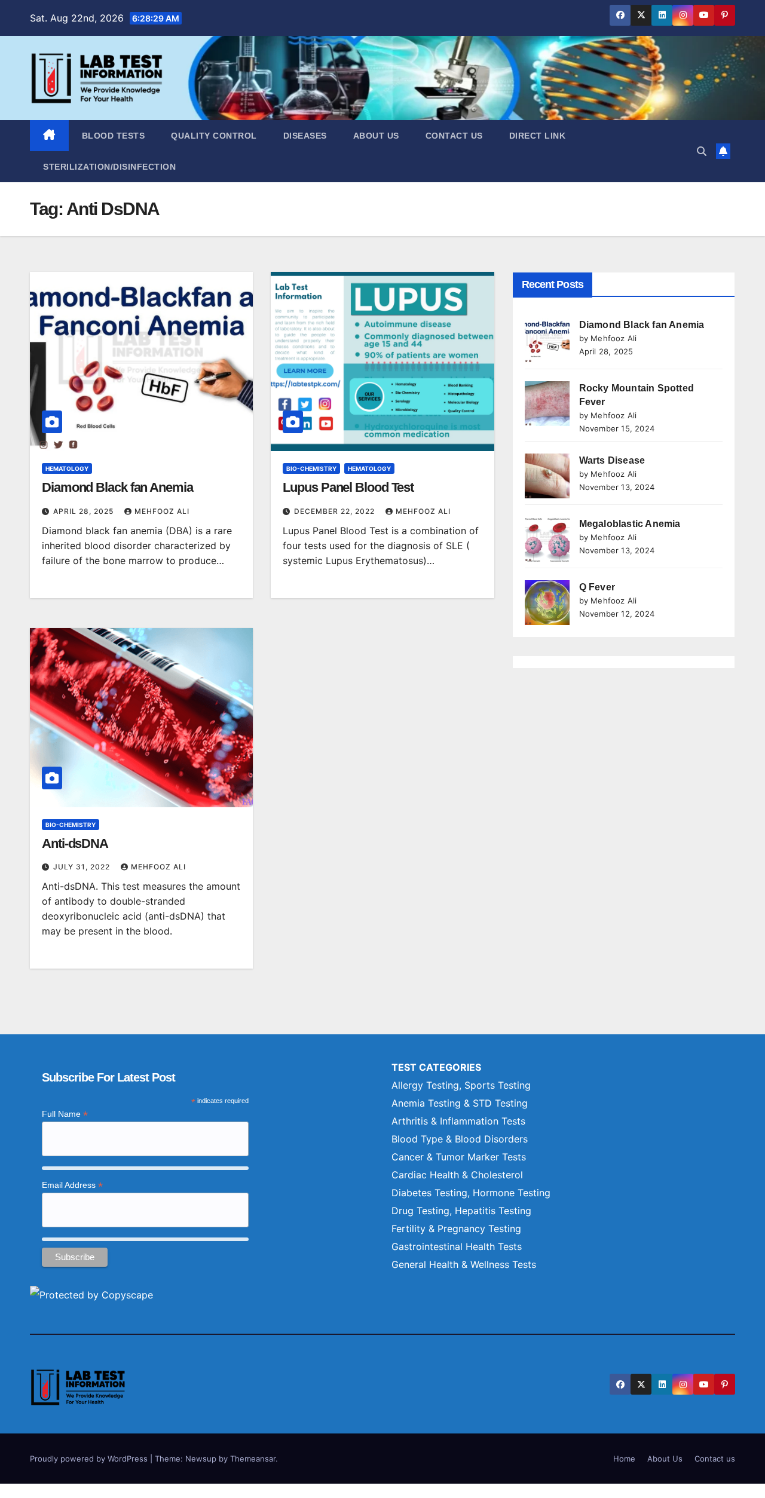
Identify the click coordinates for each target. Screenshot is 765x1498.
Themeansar (253, 1458)
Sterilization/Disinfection (109, 166)
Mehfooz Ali (161, 511)
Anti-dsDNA (75, 843)
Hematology (66, 468)
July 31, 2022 (82, 866)
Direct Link (537, 135)
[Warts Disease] (547, 476)
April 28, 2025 (84, 511)
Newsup (200, 1458)
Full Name (65, 1114)
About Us (376, 135)
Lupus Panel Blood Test (348, 487)
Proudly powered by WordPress (90, 1458)
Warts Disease (612, 460)
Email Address (72, 1185)
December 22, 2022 (335, 511)
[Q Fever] (547, 602)
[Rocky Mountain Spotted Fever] (547, 403)
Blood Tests (113, 135)
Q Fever (597, 587)
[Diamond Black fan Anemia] (547, 340)
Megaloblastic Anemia (630, 524)
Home (624, 1458)
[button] (701, 151)
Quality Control (214, 135)
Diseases (305, 135)
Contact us (454, 135)
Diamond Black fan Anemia (117, 487)
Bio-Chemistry (311, 468)
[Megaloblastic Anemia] (547, 539)
